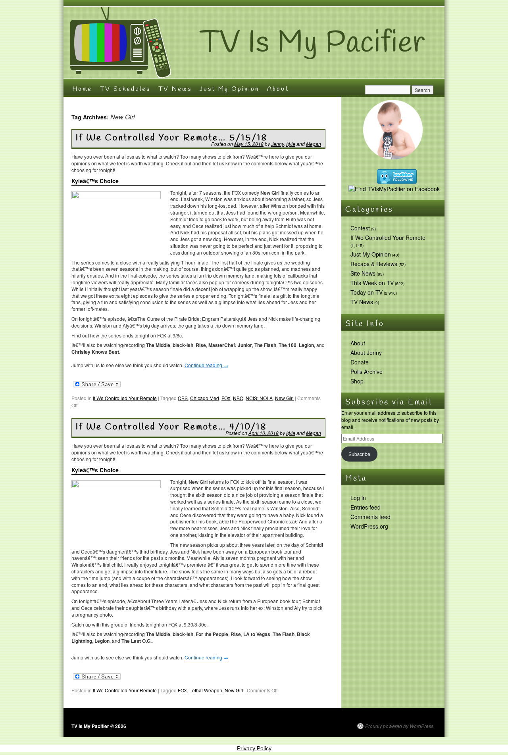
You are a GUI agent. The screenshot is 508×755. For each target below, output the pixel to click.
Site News (362, 273)
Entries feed (365, 507)
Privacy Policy (254, 748)
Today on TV (366, 292)
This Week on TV (372, 283)
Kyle (290, 143)
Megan (313, 143)
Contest (360, 228)
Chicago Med (204, 398)
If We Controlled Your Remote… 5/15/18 (171, 138)
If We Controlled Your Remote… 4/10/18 (171, 427)
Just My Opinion (229, 89)
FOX (226, 398)
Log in (358, 498)
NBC (238, 398)
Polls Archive (366, 372)
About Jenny (366, 352)
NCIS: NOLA (259, 398)
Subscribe (359, 453)
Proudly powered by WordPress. (400, 726)
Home (82, 89)
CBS (183, 398)
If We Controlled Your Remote (125, 398)
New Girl (284, 398)
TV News (175, 89)
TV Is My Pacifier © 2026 (98, 726)
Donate (359, 362)
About (278, 89)
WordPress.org (369, 526)
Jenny (277, 143)
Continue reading (206, 365)
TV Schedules (125, 89)
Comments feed (370, 517)
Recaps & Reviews (373, 264)
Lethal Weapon (205, 690)
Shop (357, 381)
